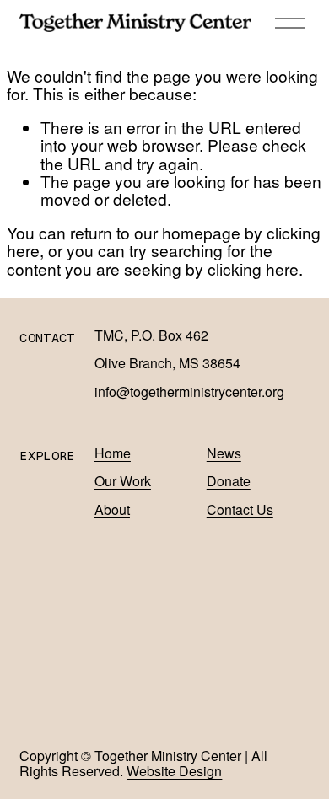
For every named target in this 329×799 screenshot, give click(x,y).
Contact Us (240, 509)
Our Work (122, 481)
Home (112, 453)
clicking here (253, 268)
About (112, 509)
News (224, 453)
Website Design (174, 771)
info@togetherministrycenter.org (189, 392)
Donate (229, 481)
